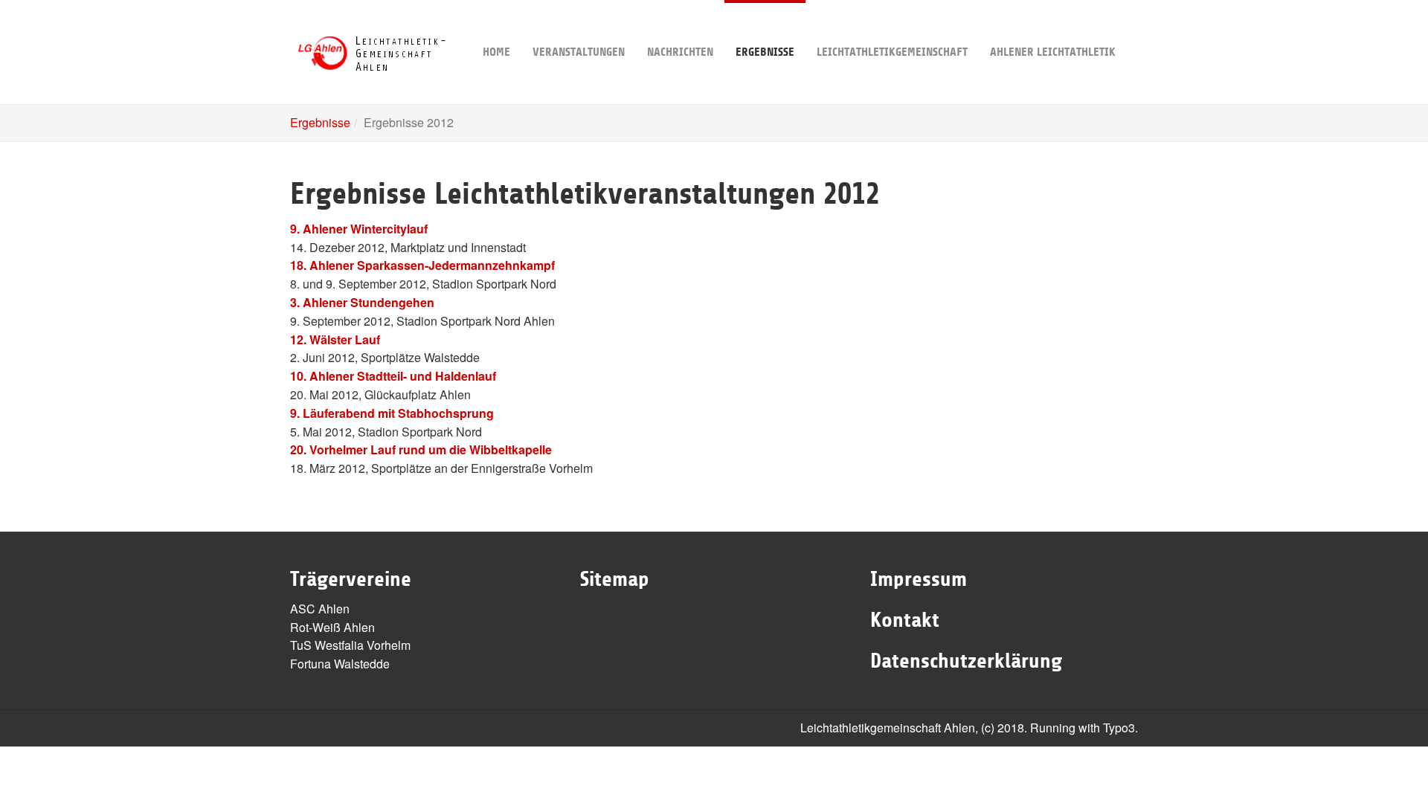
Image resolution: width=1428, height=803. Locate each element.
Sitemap (614, 579)
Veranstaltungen (579, 52)
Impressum (918, 579)
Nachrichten (680, 52)
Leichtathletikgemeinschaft (892, 52)
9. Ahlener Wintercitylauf (359, 228)
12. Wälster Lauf (335, 339)
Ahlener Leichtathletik (1053, 52)
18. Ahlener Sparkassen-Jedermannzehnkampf (422, 265)
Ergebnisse (765, 52)
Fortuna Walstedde (340, 663)
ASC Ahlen (320, 608)
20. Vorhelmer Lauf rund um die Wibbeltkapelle (421, 449)
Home (496, 52)
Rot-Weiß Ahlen (332, 627)
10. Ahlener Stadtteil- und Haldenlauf (393, 375)
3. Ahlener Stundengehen (362, 302)
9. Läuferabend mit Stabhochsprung (392, 413)
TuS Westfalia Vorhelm (350, 645)
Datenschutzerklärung (966, 661)
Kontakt (904, 620)
